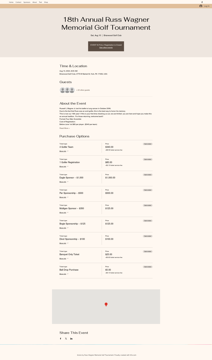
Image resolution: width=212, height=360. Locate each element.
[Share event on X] (66, 338)
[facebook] (202, 2)
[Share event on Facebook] (61, 338)
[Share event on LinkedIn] (71, 338)
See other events (106, 48)
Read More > (65, 128)
